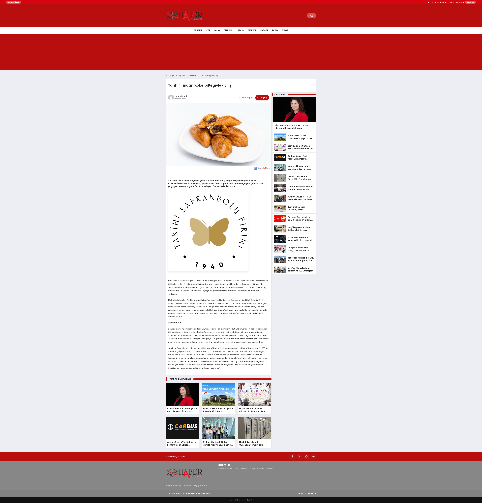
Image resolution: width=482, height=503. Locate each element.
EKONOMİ (252, 30)
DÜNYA (285, 30)
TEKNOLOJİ (229, 30)
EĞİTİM (275, 30)
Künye (252, 468)
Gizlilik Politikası (225, 468)
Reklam (260, 468)
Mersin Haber (235, 500)
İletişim (269, 468)
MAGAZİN (264, 30)
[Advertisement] (241, 52)
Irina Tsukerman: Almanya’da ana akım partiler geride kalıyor (440, 2)
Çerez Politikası (241, 468)
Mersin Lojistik (247, 500)
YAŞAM (217, 30)
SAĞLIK (241, 30)
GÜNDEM (198, 30)
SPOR (207, 30)
